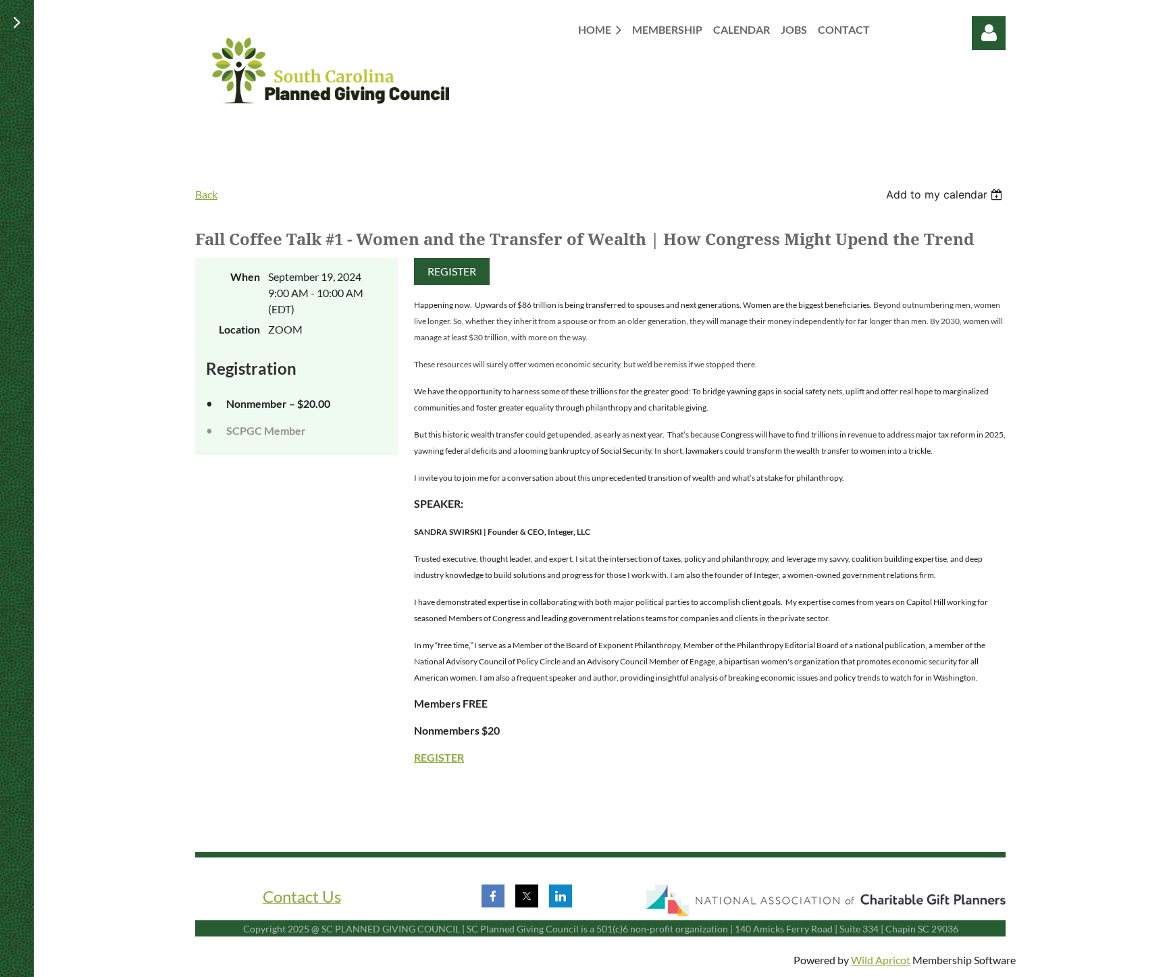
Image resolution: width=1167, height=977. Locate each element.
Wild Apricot (880, 959)
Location (239, 329)
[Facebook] (493, 895)
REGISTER (451, 271)
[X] (526, 895)
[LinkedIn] (560, 895)
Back (206, 194)
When (245, 276)
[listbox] (946, 194)
